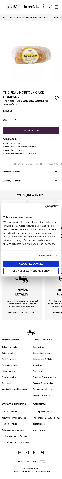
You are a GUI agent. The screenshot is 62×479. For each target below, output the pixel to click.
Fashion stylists (9, 423)
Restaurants (39, 423)
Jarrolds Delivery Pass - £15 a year (20, 153)
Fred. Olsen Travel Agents (14, 435)
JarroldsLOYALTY (21, 292)
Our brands (38, 371)
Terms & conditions (11, 365)
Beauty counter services (14, 417)
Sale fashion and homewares (15, 389)
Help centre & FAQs (42, 359)
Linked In (42, 452)
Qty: (5, 120)
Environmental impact (44, 389)
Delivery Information (40, 471)
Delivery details (9, 347)
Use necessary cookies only (31, 271)
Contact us (38, 347)
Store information (41, 353)
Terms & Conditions (21, 471)
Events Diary (39, 429)
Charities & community (44, 377)
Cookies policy (9, 377)
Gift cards (7, 383)
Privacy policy (8, 371)
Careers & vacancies (43, 383)
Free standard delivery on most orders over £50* (25, 17)
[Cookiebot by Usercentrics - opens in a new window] (45, 207)
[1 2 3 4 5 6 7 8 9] (14, 120)
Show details (46, 255)
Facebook (20, 452)
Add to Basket (31, 130)
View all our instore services (15, 442)
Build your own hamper (13, 429)
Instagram (27, 452)
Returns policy (9, 353)
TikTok (35, 452)
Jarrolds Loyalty (9, 411)
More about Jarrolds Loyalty (22, 312)
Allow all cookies (31, 264)
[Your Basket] (56, 7)
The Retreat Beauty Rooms (46, 417)
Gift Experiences (41, 411)
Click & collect (9, 359)
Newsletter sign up (42, 395)
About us (37, 365)
